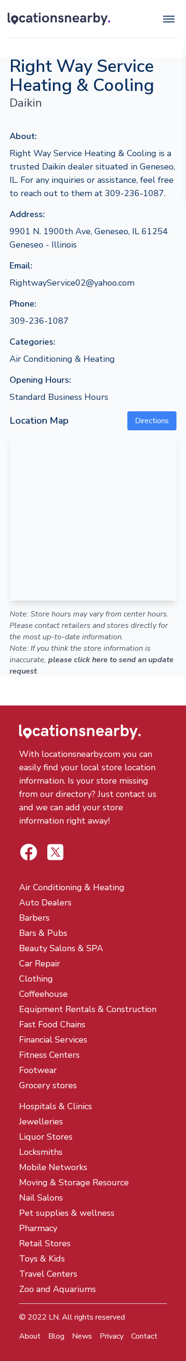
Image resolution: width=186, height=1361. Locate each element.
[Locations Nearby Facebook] (55, 852)
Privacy (112, 1336)
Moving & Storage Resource (74, 1182)
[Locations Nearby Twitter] (28, 852)
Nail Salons (41, 1197)
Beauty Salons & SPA (61, 948)
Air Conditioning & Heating (62, 359)
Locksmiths (40, 1152)
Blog (56, 1336)
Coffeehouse (43, 994)
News (82, 1336)
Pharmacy (38, 1228)
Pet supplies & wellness (66, 1213)
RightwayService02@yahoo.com (72, 282)
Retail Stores (45, 1243)
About (30, 1336)
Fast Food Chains (52, 1024)
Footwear (38, 1070)
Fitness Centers (49, 1055)
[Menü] (168, 19)
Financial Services (53, 1039)
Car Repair (39, 963)
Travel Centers (48, 1274)
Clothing (36, 978)
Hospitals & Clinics (55, 1106)
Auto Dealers (45, 902)
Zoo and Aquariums (57, 1289)
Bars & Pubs (43, 933)
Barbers (34, 918)
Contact (144, 1336)
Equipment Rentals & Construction (87, 1009)
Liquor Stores (45, 1136)
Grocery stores (48, 1085)
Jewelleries (41, 1121)
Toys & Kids (42, 1258)
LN (54, 1317)
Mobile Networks (53, 1167)
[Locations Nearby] (59, 19)
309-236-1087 (39, 321)
